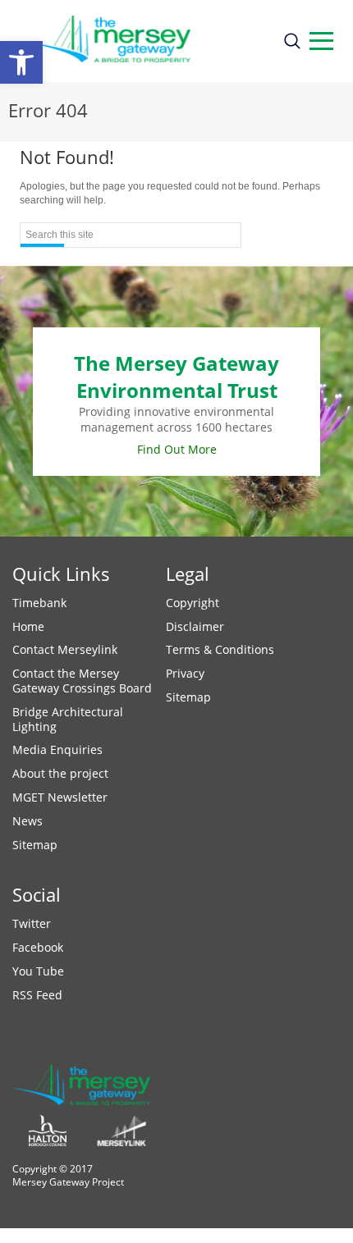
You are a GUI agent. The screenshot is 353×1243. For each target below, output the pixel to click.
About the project (60, 773)
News (27, 821)
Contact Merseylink (64, 649)
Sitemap (34, 844)
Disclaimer (195, 626)
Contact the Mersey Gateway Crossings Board (82, 680)
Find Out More (177, 449)
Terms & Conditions (220, 649)
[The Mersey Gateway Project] (140, 41)
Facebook (37, 947)
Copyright (192, 602)
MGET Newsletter (60, 797)
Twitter (31, 923)
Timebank (39, 602)
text (321, 41)
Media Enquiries (57, 749)
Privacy (185, 673)
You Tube (38, 971)
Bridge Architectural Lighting (67, 719)
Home (28, 626)
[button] (21, 62)
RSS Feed (37, 995)
